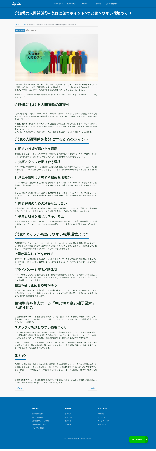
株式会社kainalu (74, 438)
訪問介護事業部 (37, 417)
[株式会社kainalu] (17, 3)
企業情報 (71, 4)
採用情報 (97, 4)
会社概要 (68, 414)
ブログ (18, 30)
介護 (22, 30)
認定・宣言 (69, 417)
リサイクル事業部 (38, 428)
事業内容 (58, 4)
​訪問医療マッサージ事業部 (41, 421)
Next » (92, 388)
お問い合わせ (111, 4)
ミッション (85, 4)
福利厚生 (68, 421)
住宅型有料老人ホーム (39, 424)
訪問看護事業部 (37, 414)
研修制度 (68, 424)
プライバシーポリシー (105, 421)
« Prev (19, 388)
